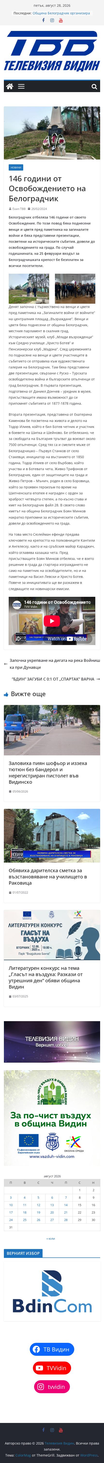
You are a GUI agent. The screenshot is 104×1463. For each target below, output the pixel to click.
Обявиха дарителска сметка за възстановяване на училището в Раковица (48, 876)
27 (52, 1220)
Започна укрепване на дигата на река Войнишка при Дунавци (55, 664)
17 (11, 1212)
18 (24, 1212)
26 (38, 1220)
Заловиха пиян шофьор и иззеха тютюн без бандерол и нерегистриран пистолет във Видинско (48, 772)
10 (11, 1205)
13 (52, 1205)
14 (65, 1205)
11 (24, 1205)
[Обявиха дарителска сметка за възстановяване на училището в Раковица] (52, 812)
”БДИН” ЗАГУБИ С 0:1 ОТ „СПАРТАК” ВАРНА (53, 679)
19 (38, 1212)
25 (24, 1220)
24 (11, 1220)
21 (65, 1212)
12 (38, 1205)
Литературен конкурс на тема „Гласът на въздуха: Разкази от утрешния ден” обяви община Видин (46, 977)
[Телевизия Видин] (9, 86)
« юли (50, 1238)
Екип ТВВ (19, 209)
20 (52, 1212)
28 (65, 1220)
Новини (16, 167)
